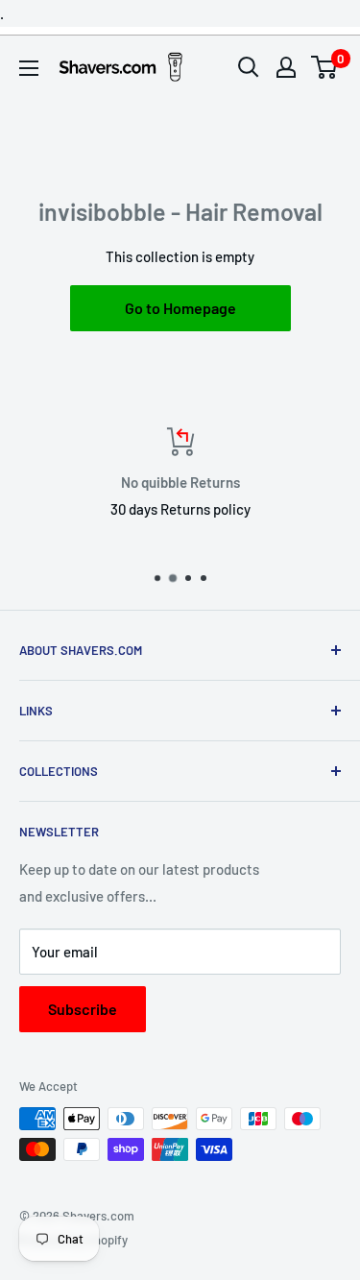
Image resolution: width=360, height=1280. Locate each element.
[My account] (286, 67)
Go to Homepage (180, 308)
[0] (325, 67)
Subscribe (82, 1009)
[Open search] (248, 67)
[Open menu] (28, 68)
